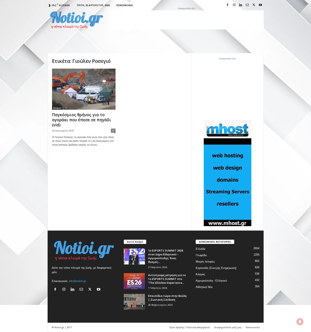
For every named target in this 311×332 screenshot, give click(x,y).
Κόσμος (57, 108)
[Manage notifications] (300, 321)
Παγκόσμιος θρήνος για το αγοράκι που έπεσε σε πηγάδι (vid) (81, 120)
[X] (253, 5)
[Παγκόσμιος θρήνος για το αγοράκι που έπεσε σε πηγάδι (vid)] (84, 89)
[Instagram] (234, 5)
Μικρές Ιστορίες (205, 261)
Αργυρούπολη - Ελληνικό (211, 280)
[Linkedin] (240, 5)
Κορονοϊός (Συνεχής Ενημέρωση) (216, 268)
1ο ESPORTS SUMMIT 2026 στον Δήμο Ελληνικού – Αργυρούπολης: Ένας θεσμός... (165, 256)
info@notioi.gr (77, 281)
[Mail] (247, 5)
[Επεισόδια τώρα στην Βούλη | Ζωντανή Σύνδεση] (134, 302)
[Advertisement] (187, 19)
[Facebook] (227, 5)
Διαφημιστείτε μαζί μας (228, 327)
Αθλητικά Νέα (204, 287)
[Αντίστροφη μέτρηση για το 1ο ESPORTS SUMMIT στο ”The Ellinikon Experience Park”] (134, 281)
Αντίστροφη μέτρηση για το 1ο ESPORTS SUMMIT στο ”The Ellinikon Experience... (167, 279)
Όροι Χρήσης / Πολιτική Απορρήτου (189, 327)
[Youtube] (260, 5)
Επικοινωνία (124, 5)
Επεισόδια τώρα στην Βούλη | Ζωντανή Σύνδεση (167, 298)
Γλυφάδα (201, 255)
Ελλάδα (200, 248)
